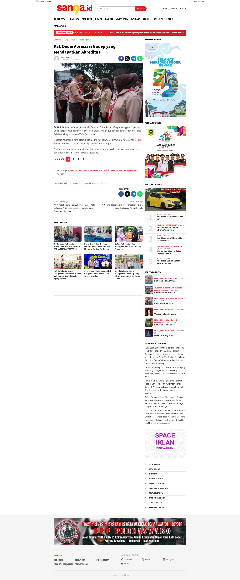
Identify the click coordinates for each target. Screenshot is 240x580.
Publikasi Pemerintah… (165, 292)
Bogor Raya (161, 246)
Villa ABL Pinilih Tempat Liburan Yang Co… (168, 228)
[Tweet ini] (127, 58)
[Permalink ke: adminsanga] (56, 58)
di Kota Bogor (155, 502)
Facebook (128, 559)
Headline (169, 246)
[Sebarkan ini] (121, 58)
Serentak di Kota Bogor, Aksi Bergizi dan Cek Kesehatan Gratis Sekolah (97, 273)
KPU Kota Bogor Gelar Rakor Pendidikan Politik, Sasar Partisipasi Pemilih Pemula (122, 204)
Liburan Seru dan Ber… (165, 325)
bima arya (153, 474)
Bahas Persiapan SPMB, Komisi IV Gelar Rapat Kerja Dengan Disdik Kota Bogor (164, 403)
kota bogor (154, 469)
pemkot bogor (156, 479)
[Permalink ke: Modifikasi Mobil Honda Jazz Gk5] (165, 199)
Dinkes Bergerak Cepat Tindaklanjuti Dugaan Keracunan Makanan (164, 390)
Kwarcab (85, 127)
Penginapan (166, 225)
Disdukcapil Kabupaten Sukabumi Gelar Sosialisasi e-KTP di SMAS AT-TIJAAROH (67, 246)
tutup (49, 1)
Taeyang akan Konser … (165, 314)
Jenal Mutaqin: (156, 493)
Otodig (159, 214)
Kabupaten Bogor (161, 290)
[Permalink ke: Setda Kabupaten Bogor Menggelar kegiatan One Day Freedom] (129, 234)
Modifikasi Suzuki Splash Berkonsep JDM (168, 262)
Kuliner (171, 331)
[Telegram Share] (133, 58)
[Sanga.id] (74, 8)
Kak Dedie (77, 183)
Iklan (159, 225)
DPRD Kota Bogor (157, 498)
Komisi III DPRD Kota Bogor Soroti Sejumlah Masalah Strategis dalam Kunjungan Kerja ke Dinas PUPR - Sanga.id (163, 383)
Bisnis (156, 278)
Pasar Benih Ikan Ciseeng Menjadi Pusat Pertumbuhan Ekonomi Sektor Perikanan (124, 32)
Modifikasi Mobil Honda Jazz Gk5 (170, 217)
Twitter (147, 559)
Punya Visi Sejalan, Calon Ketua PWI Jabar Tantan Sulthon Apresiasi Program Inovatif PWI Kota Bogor (165, 360)
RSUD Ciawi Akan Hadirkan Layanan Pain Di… (169, 252)
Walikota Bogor (156, 483)
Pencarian (141, 8)
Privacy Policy (81, 564)
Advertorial (159, 288)
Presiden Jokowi (156, 507)
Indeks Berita (102, 560)
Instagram (170, 559)
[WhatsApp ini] (140, 58)
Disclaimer (80, 560)
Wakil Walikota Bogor (159, 488)
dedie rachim (155, 464)
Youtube (127, 564)
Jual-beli (171, 309)
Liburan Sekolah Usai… (165, 281)
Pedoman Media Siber (63, 564)
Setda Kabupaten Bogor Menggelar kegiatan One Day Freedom (128, 246)
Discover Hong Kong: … (165, 335)
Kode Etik (58, 560)
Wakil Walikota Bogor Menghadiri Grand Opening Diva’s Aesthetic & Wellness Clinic (127, 275)
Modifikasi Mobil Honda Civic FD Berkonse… (170, 239)
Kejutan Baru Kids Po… (165, 303)
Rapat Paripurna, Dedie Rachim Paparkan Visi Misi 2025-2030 (165, 373)
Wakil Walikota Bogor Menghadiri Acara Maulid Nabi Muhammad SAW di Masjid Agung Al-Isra (67, 275)
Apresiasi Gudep (62, 183)
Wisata (174, 225)
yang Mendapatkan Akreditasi (97, 183)
